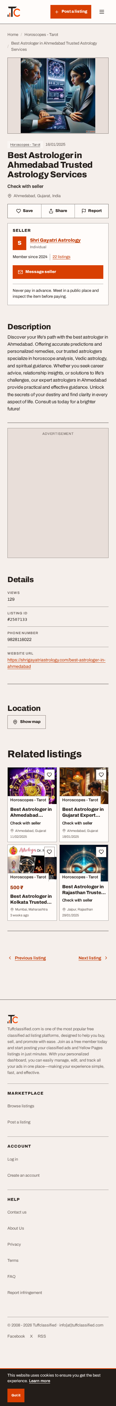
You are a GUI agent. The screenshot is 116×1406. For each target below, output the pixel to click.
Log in (12, 1159)
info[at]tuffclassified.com (81, 1325)
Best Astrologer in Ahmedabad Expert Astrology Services (31, 818)
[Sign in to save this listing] (49, 774)
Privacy (14, 1244)
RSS (42, 1336)
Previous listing (30, 958)
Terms (13, 1260)
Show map (30, 722)
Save (28, 211)
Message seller (40, 272)
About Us (15, 1228)
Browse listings (20, 1106)
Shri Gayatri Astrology (55, 240)
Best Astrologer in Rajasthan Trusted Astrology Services (83, 895)
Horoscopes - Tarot (25, 144)
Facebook (16, 1336)
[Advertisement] (58, 496)
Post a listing (18, 1122)
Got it (15, 1395)
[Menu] (102, 12)
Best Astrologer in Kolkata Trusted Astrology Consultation (31, 905)
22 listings (62, 257)
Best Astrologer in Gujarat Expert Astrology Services (83, 818)
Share (61, 211)
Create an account (23, 1175)
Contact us (17, 1212)
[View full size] (58, 95)
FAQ (11, 1276)
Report (95, 211)
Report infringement (24, 1293)
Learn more (39, 1381)
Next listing (90, 958)
